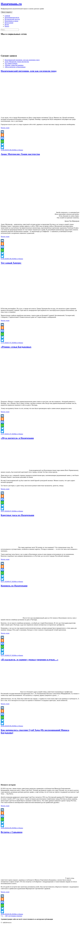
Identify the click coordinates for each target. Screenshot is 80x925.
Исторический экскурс (12, 19)
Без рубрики (19, 150)
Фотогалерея (9, 23)
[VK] (40, 131)
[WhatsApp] (40, 141)
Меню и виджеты (7, 12)
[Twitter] (40, 147)
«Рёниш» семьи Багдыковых (14, 65)
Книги (7, 26)
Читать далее (5, 128)
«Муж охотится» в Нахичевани (15, 67)
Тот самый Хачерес (11, 63)
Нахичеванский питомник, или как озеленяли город (22, 60)
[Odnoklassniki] (40, 135)
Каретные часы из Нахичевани (17, 515)
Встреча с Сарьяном (11, 832)
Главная (7, 15)
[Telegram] (40, 144)
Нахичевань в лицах (11, 21)
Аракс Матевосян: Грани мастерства (17, 61)
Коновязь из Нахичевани (14, 585)
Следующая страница (15, 916)
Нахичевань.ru (11, 4)
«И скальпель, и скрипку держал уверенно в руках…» (29, 659)
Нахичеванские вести (12, 17)
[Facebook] (40, 138)
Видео (7, 24)
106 (6, 916)
